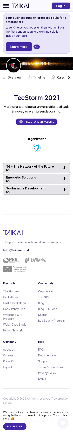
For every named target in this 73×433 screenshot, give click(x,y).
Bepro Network (13, 330)
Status (42, 378)
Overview (14, 77)
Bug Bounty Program (51, 320)
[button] (36, 168)
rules (61, 77)
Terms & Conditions (50, 367)
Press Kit (8, 361)
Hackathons (10, 297)
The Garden (11, 291)
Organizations (47, 291)
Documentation (47, 355)
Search (42, 314)
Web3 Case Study (14, 324)
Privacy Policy (47, 373)
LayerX (7, 367)
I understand (15, 426)
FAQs (41, 349)
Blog (41, 303)
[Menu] (6, 6)
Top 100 (43, 297)
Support (43, 361)
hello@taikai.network (16, 250)
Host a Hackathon (14, 303)
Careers (8, 355)
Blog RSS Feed (47, 309)
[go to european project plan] (35, 265)
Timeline (39, 77)
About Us (9, 349)
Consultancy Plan (14, 309)
